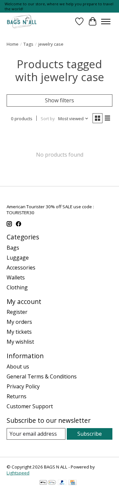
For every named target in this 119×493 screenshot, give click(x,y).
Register (17, 312)
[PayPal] (62, 483)
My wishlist (20, 341)
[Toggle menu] (105, 21)
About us (18, 366)
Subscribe (89, 433)
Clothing (17, 287)
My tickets (19, 331)
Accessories (21, 267)
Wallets (16, 277)
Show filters (59, 100)
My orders (19, 321)
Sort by (48, 119)
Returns (16, 396)
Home (13, 44)
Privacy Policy (23, 386)
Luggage (18, 257)
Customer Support (30, 406)
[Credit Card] (72, 483)
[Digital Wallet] (48, 483)
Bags (13, 247)
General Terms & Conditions (42, 376)
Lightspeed (18, 473)
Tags (28, 44)
